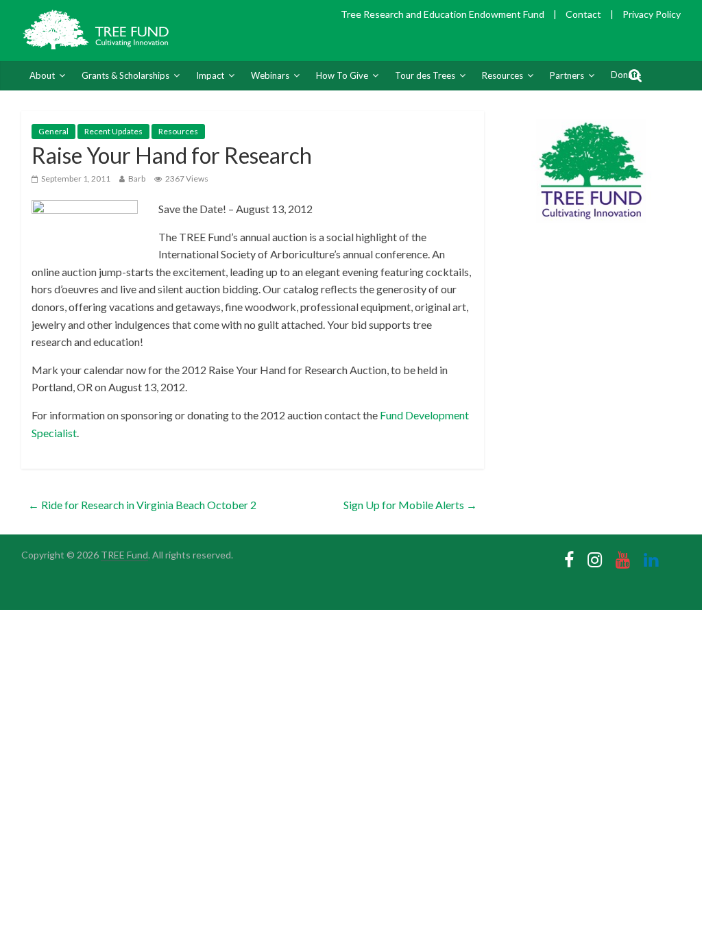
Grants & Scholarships (125, 75)
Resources (502, 75)
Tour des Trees (425, 75)
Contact (583, 14)
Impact (210, 75)
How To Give (342, 75)
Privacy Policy (651, 14)
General (53, 131)
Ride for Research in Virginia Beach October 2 (142, 504)
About (42, 75)
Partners (567, 75)
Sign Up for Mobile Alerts (410, 504)
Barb (136, 178)
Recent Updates (113, 131)
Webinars (270, 75)
